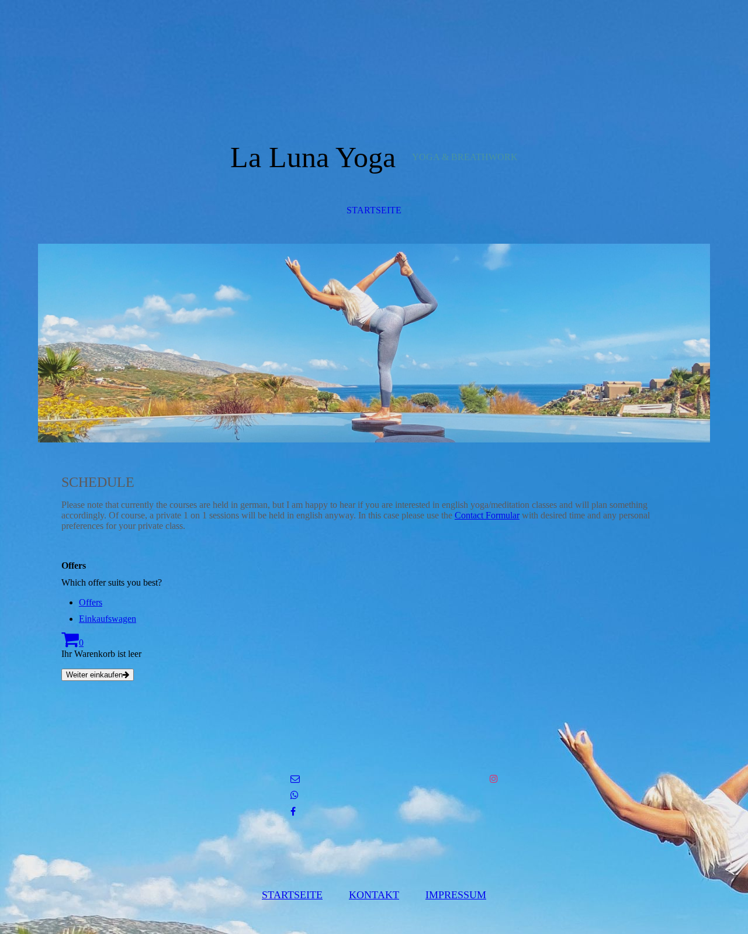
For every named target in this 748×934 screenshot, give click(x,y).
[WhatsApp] (294, 795)
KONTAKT (374, 895)
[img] (374, 343)
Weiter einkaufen (94, 674)
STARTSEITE (374, 210)
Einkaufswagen (107, 619)
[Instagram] (494, 779)
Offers (90, 602)
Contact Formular (487, 515)
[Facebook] (293, 812)
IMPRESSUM (455, 895)
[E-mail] (295, 779)
